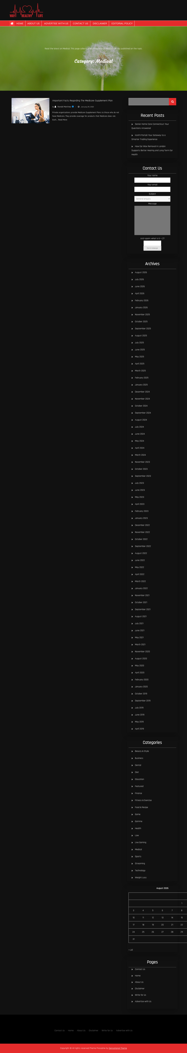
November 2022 (142, 532)
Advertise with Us (56, 23)
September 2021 (142, 609)
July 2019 (139, 707)
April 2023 (139, 504)
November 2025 (142, 314)
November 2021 (142, 595)
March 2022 (140, 581)
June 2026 (140, 286)
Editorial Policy (122, 23)
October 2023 (141, 469)
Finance (138, 793)
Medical (138, 849)
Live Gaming (140, 842)
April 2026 (139, 293)
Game (137, 814)
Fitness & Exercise (143, 800)
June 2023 (140, 490)
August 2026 (141, 272)
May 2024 (139, 440)
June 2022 (140, 560)
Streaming (140, 863)
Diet (137, 772)
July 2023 (139, 483)
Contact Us (80, 23)
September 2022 (143, 546)
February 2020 (141, 679)
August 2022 (141, 553)
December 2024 (142, 391)
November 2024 (142, 398)
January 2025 (141, 384)
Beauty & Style (142, 751)
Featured (139, 786)
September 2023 (143, 476)
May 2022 (139, 567)
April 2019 (139, 728)
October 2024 (141, 405)
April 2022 (139, 574)
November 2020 (142, 651)
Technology (140, 870)
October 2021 (141, 602)
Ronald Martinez (64, 106)
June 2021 (139, 630)
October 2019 (141, 693)
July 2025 (139, 342)
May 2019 (139, 721)
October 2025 (141, 321)
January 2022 (141, 588)
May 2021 (139, 637)
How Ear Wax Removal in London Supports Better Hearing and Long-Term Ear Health (152, 150)
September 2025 (143, 328)
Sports (138, 856)
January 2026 (141, 307)
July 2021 (139, 623)
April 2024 (139, 447)
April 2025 (139, 363)
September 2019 (142, 700)
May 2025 (139, 356)
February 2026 (141, 300)
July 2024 (139, 426)
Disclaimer (100, 23)
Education (139, 779)
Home (19, 23)
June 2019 (139, 714)
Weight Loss (141, 877)
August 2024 (141, 419)
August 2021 (141, 616)
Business (139, 758)
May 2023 (139, 497)
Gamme (138, 821)
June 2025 (140, 349)
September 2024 (143, 412)
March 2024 (140, 455)
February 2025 (141, 377)
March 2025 (140, 370)
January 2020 (141, 686)
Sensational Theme (118, 1048)
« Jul (131, 949)
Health (138, 828)
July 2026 (139, 279)
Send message (152, 248)
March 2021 (140, 644)
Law (137, 835)
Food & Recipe (141, 807)
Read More (62, 119)
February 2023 (141, 511)
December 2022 (142, 525)
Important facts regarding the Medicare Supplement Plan (82, 100)
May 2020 (139, 665)
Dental (138, 765)
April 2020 (139, 672)
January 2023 (141, 518)
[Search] (172, 101)
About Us (33, 23)
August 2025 (141, 335)
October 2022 (141, 539)
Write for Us (140, 995)
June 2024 (140, 433)
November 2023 (142, 462)
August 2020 (141, 658)
